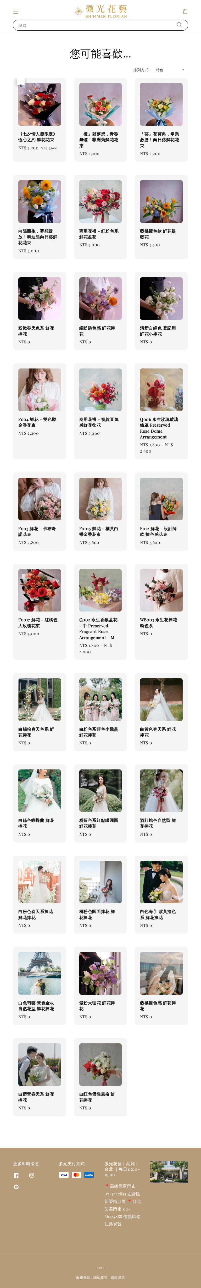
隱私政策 (100, 1277)
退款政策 (118, 1277)
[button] (15, 11)
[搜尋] (179, 25)
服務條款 (83, 1277)
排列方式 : (141, 69)
